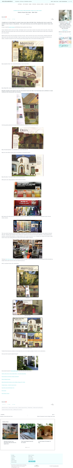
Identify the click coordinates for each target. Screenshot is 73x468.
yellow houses (11, 27)
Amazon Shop (30, 459)
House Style (33, 10)
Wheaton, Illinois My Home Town (6, 415)
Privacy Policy (14, 467)
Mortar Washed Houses (6, 379)
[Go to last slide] (3, 435)
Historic (46, 4)
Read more (65, 30)
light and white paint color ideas (7, 409)
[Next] (51, 435)
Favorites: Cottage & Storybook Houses (23, 1)
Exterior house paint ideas (23, 407)
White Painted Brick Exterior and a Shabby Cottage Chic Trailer (13, 382)
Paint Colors (39, 10)
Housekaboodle (7, 1)
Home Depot (30, 407)
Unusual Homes (14, 462)
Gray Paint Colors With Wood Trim (8, 387)
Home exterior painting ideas (37, 407)
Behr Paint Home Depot (10, 259)
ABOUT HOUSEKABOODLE (63, 1)
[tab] (26, 447)
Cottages (12, 455)
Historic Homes (13, 460)
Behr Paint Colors (5, 407)
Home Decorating (26, 10)
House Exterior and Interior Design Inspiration (10, 376)
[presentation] (10, 431)
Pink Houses (4, 390)
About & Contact (31, 455)
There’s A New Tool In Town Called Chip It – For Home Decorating (14, 373)
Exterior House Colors (18, 10)
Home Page (30, 456)
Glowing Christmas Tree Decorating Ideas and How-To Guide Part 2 (10, 442)
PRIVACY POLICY (56, 1)
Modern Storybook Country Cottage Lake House (46, 415)
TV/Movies (34, 4)
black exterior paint (14, 370)
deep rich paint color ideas (13, 407)
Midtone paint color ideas (18, 409)
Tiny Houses (25, 4)
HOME (52, 1)
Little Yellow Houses (5, 393)
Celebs (30, 4)
